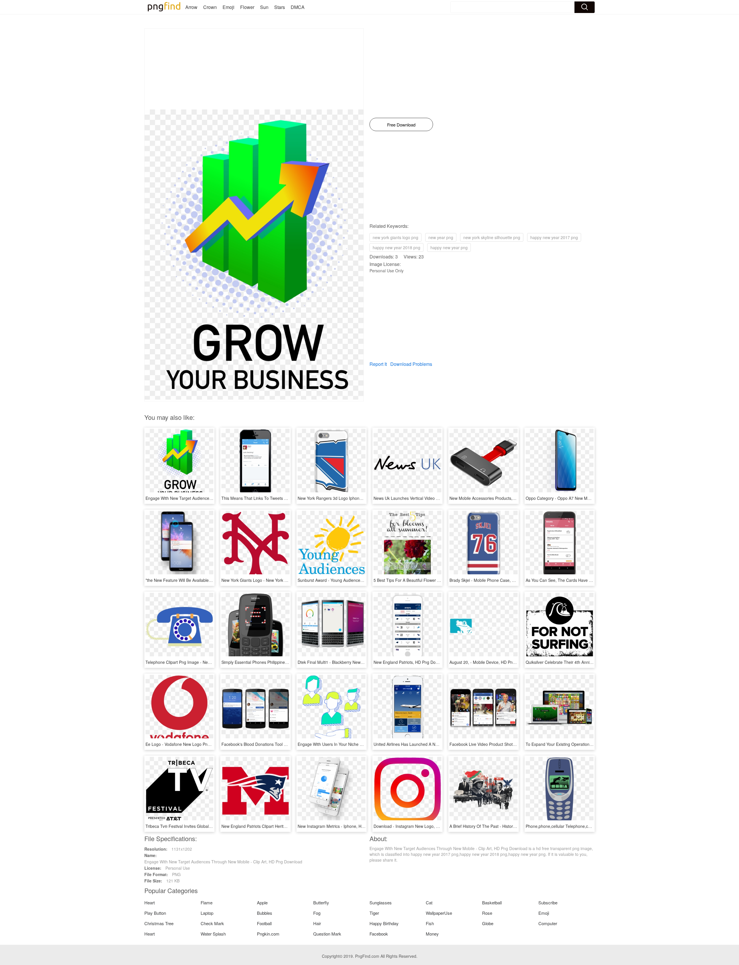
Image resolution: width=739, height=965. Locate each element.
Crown (210, 7)
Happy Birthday (384, 923)
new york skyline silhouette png (491, 237)
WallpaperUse (439, 913)
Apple (262, 902)
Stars (279, 7)
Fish (430, 923)
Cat (429, 902)
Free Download (401, 125)
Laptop (207, 913)
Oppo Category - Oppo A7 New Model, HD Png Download (578, 498)
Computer (547, 923)
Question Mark (327, 934)
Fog (316, 913)
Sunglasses (381, 902)
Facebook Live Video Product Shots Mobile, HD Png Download (506, 744)
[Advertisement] (254, 69)
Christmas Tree (158, 923)
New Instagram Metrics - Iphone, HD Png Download (345, 826)
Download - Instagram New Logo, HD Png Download (421, 826)
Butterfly (321, 902)
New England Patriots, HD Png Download (411, 662)
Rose (487, 913)
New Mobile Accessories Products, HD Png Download (498, 498)
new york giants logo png (395, 237)
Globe (487, 923)
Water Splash (213, 934)
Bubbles (264, 913)
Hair (317, 923)
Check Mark (212, 923)
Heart (149, 902)
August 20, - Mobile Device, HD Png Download (491, 662)
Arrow (191, 7)
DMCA (298, 7)
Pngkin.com (268, 934)
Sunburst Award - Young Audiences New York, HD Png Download (357, 580)
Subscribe (547, 902)
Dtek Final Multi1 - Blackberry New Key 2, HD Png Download (353, 662)
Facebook (379, 934)
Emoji (228, 7)
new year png (440, 237)
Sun (264, 7)
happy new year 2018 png (396, 247)
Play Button (155, 913)
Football (264, 923)
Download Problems (411, 364)
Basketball (492, 902)
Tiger (374, 913)
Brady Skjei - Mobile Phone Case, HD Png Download (497, 580)
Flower (247, 7)
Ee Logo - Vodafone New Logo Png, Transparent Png (194, 744)
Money (432, 934)
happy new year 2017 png (554, 237)
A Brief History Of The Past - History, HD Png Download (499, 826)
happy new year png (449, 247)
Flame (206, 902)
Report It (378, 364)
